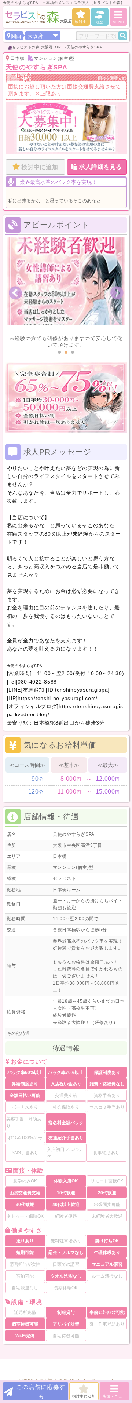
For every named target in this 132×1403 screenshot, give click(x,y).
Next (117, 292)
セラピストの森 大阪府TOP (36, 47)
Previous (15, 292)
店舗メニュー (114, 1396)
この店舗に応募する (40, 1392)
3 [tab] (72, 352)
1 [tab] (59, 352)
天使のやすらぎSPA (84, 47)
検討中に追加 (39, 167)
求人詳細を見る (100, 167)
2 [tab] (66, 352)
